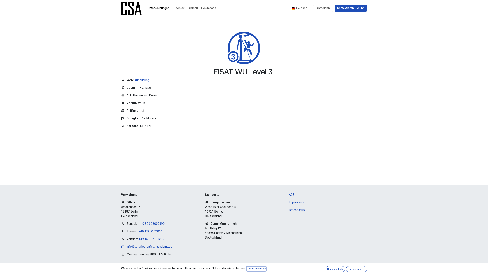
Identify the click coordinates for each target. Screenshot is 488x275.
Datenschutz (297, 210)
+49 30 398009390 (152, 224)
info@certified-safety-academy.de (149, 246)
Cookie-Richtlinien (256, 268)
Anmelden (323, 8)
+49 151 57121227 (151, 239)
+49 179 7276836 (150, 231)
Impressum (296, 202)
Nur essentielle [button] (335, 269)
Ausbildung (141, 80)
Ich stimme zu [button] (356, 269)
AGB (292, 195)
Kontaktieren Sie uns (350, 8)
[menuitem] (160, 8)
